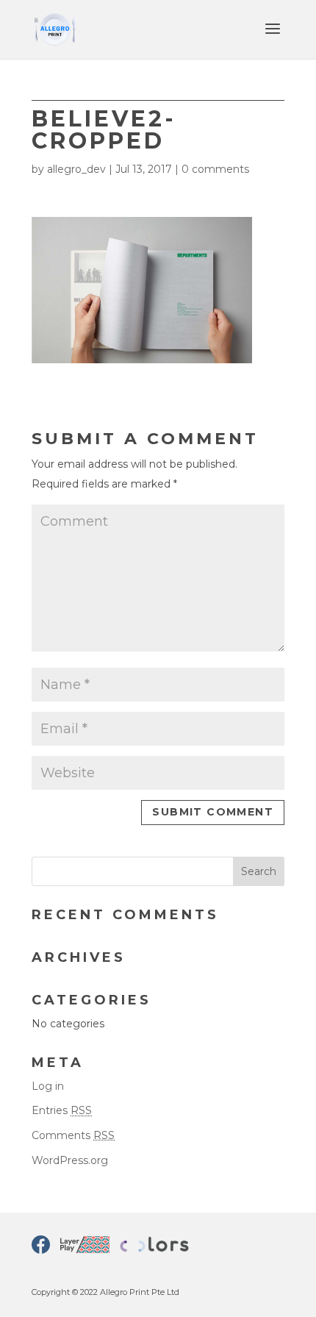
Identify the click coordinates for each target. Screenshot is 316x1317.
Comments (73, 1135)
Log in (48, 1086)
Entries (62, 1110)
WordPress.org (70, 1160)
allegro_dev (76, 169)
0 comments (215, 169)
